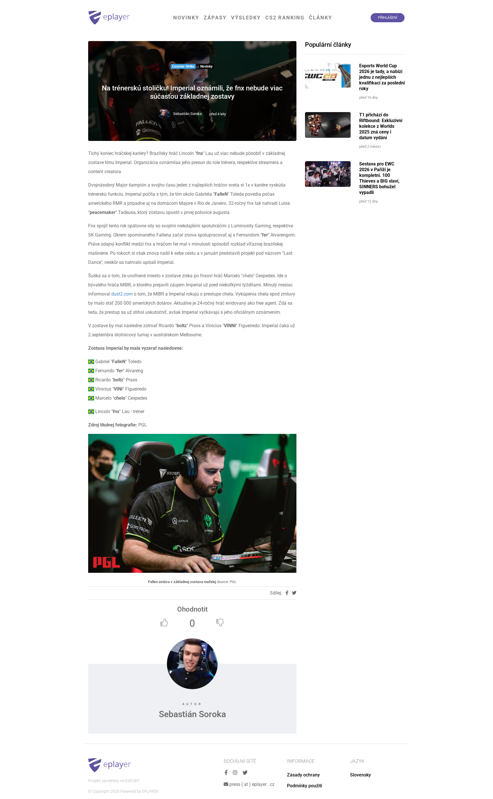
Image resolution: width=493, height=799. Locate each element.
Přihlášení (387, 18)
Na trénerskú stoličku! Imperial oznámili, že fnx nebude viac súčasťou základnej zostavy (192, 92)
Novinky (186, 18)
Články (320, 18)
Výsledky (246, 18)
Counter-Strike (183, 66)
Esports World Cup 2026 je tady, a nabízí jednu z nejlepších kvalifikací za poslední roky (382, 77)
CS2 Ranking (284, 18)
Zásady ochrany (303, 775)
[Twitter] (245, 773)
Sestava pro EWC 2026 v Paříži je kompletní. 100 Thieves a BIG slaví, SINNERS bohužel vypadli (379, 178)
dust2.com (122, 294)
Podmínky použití (304, 785)
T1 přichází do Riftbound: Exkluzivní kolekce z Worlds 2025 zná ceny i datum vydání (380, 126)
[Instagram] (235, 773)
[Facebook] (226, 773)
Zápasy (215, 18)
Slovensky (360, 775)
